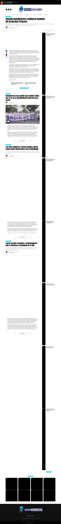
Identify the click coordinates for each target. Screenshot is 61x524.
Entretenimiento (45, 14)
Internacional (39, 14)
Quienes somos (37, 518)
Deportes (34, 14)
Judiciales (21, 14)
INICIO (13, 14)
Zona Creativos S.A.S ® (30, 522)
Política (30, 14)
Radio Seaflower (11, 27)
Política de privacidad (25, 518)
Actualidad (17, 14)
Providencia (26, 14)
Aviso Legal (32, 518)
